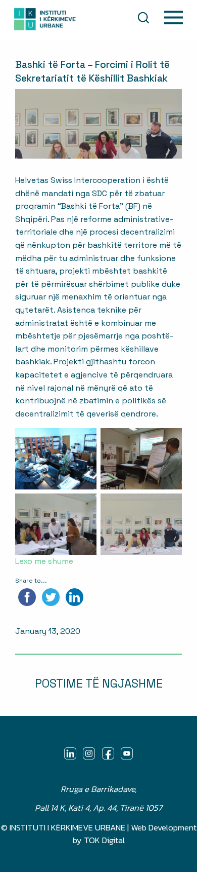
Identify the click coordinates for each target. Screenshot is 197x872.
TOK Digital (104, 840)
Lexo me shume (44, 561)
